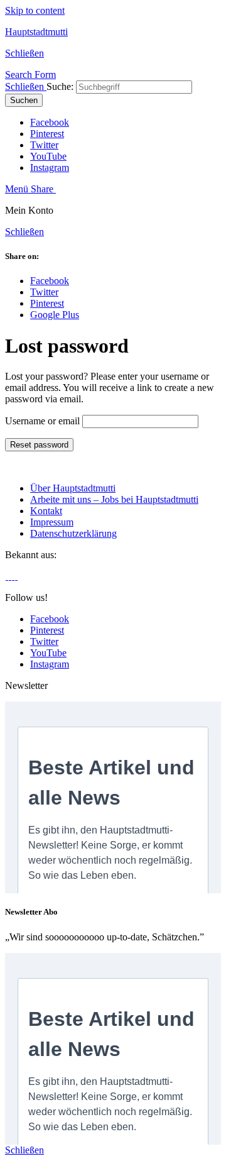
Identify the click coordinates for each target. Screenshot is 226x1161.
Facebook (49, 122)
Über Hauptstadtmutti (73, 488)
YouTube (48, 156)
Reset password (39, 444)
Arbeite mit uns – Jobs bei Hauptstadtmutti (114, 499)
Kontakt (46, 510)
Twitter (44, 145)
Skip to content (35, 10)
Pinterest (47, 133)
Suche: (59, 86)
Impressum (51, 522)
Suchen (24, 100)
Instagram (49, 167)
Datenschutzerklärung (73, 533)
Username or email (42, 420)
